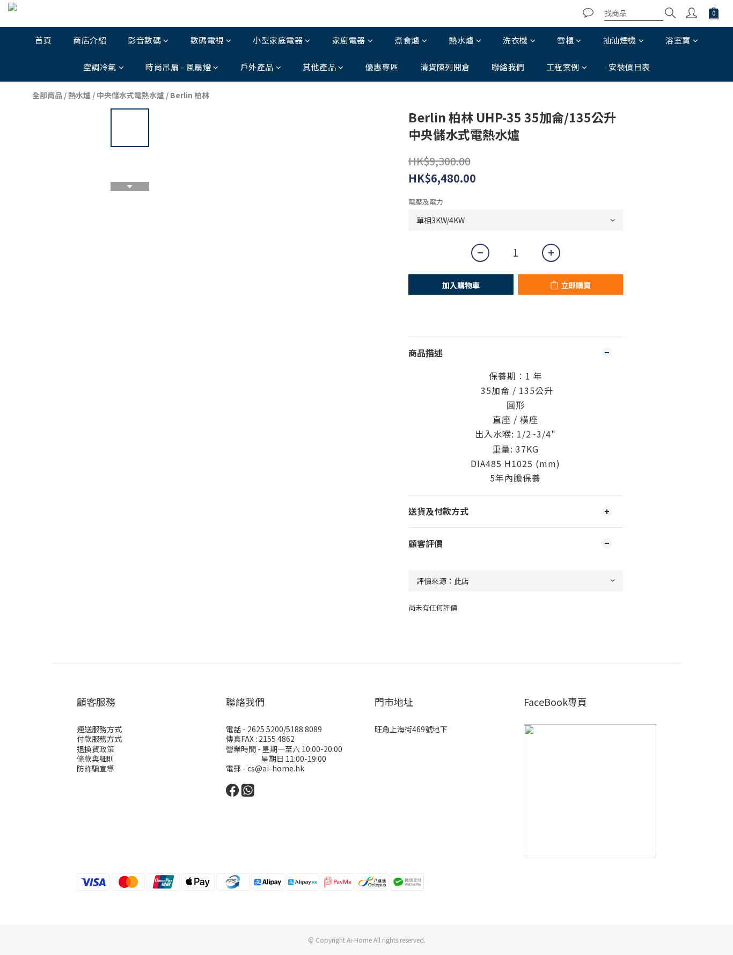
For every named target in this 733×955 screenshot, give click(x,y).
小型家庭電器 (278, 40)
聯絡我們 (508, 66)
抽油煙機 (619, 40)
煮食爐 (407, 40)
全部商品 (47, 95)
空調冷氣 (99, 66)
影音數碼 (144, 40)
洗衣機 (515, 40)
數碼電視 (207, 40)
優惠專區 (382, 66)
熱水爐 (461, 40)
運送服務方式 (99, 729)
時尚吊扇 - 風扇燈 (178, 66)
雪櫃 (565, 40)
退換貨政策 (95, 748)
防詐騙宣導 (95, 768)
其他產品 (319, 66)
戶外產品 (257, 66)
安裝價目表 (629, 66)
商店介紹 (89, 40)
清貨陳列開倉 (445, 66)
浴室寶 (678, 40)
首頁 (43, 40)
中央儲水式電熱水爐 (130, 95)
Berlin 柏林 (189, 95)
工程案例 (563, 66)
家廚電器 (348, 40)
